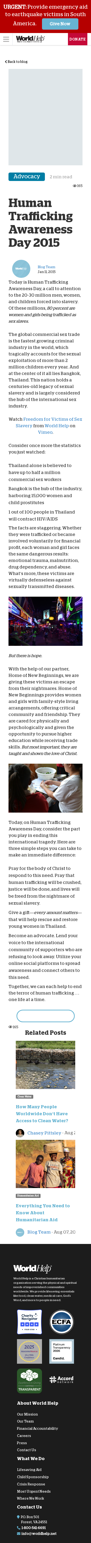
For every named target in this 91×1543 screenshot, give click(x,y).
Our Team (25, 1421)
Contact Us (26, 1450)
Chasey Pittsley (44, 1133)
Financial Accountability (37, 1428)
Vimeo (45, 432)
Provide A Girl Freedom (45, 1016)
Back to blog (17, 61)
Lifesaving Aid (29, 1469)
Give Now (60, 24)
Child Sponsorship (33, 1477)
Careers (24, 1435)
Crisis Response (31, 1484)
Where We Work (30, 1498)
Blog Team (39, 1232)
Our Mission (27, 1414)
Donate (78, 39)
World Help (57, 426)
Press (22, 1443)
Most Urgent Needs (34, 1491)
